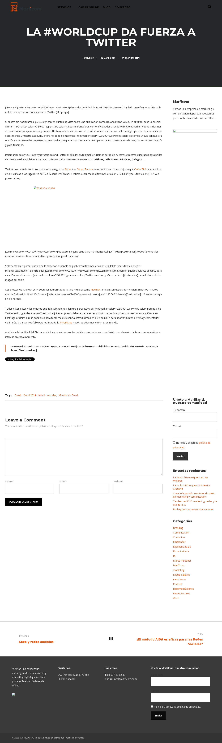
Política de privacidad (54, 737)
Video (176, 598)
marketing (178, 570)
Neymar (95, 289)
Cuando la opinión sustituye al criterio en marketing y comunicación (194, 495)
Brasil (18, 395)
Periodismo (179, 579)
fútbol (41, 395)
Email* (63, 481)
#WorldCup (66, 322)
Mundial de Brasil (68, 395)
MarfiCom (109, 58)
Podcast (177, 584)
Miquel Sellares (181, 574)
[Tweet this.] (136, 395)
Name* (9, 481)
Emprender (179, 542)
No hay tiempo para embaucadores (193, 509)
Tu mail (177, 426)
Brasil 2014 (29, 395)
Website (118, 481)
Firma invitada (181, 551)
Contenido (179, 537)
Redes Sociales (181, 593)
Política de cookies (75, 737)
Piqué (68, 169)
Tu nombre (179, 410)
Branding (178, 528)
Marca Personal (182, 560)
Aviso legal (37, 737)
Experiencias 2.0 (182, 546)
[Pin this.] (147, 395)
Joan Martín (132, 58)
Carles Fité (140, 169)
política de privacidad (188, 706)
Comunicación (181, 532)
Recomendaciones (183, 588)
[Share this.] (126, 395)
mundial (51, 395)
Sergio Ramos (85, 169)
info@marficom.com (125, 679)
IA (174, 556)
